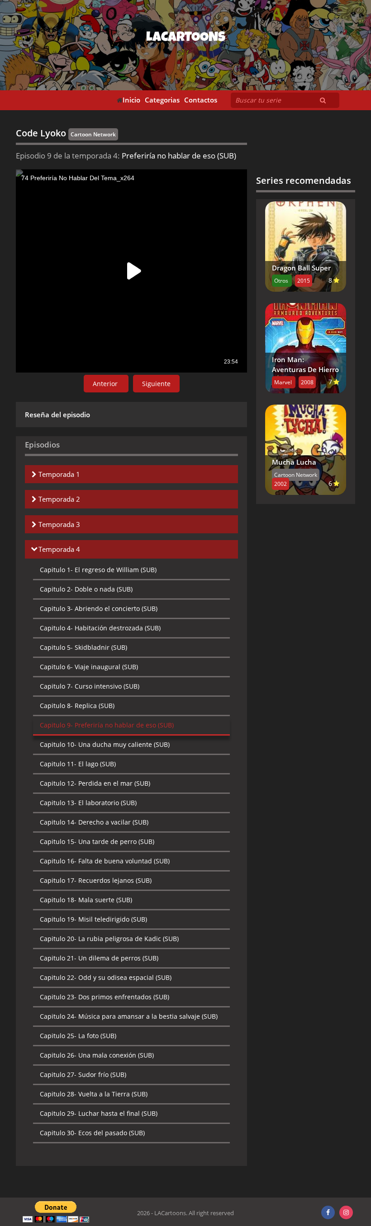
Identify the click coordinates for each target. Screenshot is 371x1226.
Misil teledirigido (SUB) (93, 919)
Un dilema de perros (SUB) (99, 958)
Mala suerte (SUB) (86, 899)
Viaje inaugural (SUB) (89, 666)
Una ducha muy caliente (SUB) (105, 744)
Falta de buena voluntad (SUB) (105, 861)
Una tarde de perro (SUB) (97, 841)
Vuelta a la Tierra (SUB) (93, 1094)
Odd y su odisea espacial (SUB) (105, 977)
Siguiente (156, 383)
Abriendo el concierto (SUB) (98, 608)
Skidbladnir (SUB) (83, 647)
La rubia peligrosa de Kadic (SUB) (109, 938)
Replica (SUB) (77, 705)
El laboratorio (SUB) (88, 802)
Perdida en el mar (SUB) (95, 783)
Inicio (131, 100)
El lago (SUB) (78, 764)
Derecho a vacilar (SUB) (94, 822)
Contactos (200, 100)
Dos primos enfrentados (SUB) (104, 997)
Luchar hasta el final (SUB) (98, 1113)
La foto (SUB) (78, 1035)
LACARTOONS (185, 38)
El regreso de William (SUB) (98, 569)
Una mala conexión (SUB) (97, 1055)
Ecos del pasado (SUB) (92, 1132)
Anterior (106, 383)
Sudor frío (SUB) (83, 1074)
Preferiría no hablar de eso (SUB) (107, 725)
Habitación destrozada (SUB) (100, 628)
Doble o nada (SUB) (86, 589)
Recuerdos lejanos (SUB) (96, 880)
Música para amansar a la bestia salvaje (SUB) (129, 1016)
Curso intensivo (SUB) (89, 686)
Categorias (162, 100)
